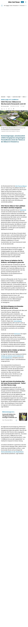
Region (8, 97)
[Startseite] (14, 2)
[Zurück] (2, 5)
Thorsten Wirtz (6, 106)
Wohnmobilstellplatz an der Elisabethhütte (12, 452)
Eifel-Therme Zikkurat (21, 186)
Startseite (3, 97)
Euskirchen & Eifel (17, 97)
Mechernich (23, 210)
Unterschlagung (18, 321)
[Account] (25, 2)
